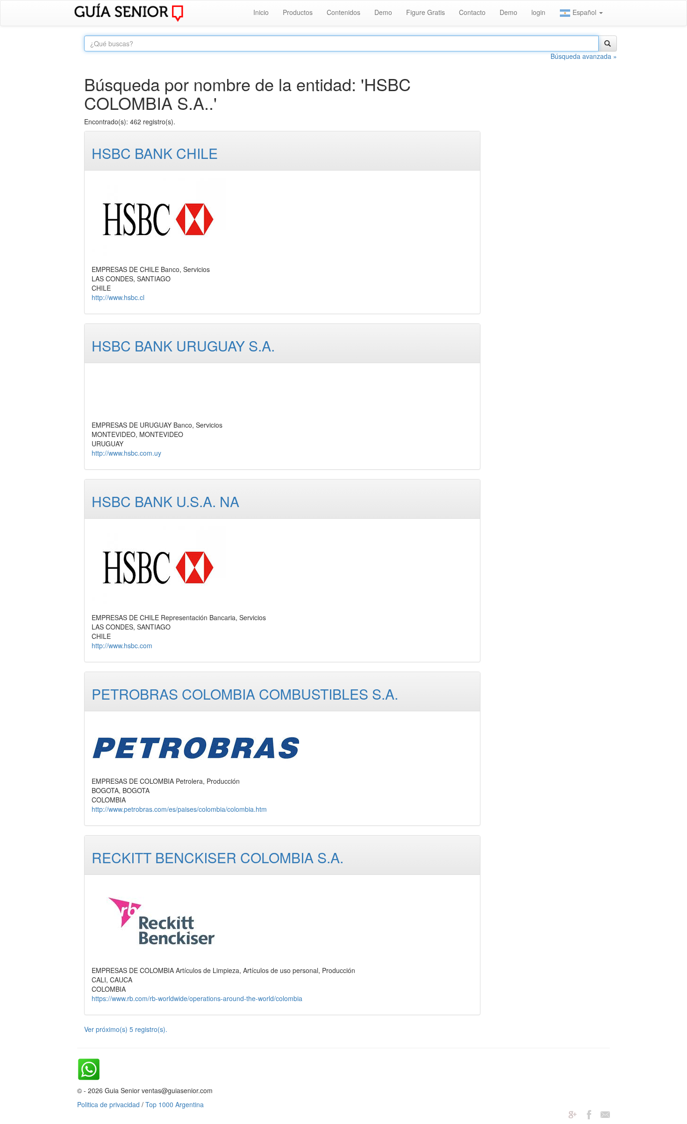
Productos (298, 12)
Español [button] (584, 12)
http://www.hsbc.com (122, 645)
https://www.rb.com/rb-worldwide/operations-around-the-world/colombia (197, 998)
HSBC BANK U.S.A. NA (165, 501)
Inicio (261, 12)
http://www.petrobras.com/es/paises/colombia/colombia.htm (179, 809)
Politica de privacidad (108, 1104)
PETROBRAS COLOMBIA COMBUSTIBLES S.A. (245, 694)
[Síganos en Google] (572, 1113)
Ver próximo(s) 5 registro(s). (125, 1029)
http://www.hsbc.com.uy (126, 453)
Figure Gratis (425, 12)
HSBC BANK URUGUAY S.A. (183, 346)
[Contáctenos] (605, 1113)
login (538, 12)
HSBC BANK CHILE (155, 153)
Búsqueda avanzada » (584, 56)
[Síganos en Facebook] (589, 1113)
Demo (383, 12)
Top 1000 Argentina (174, 1104)
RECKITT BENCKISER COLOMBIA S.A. (218, 857)
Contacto (472, 12)
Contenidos (343, 12)
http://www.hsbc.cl (118, 297)
